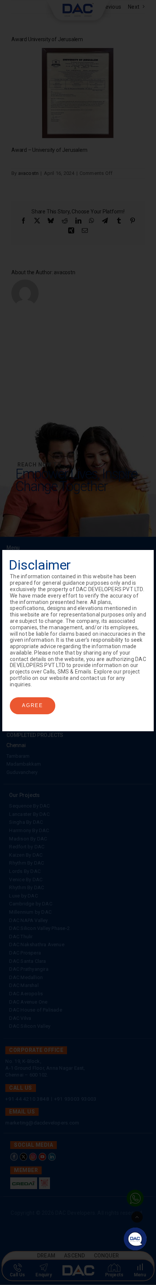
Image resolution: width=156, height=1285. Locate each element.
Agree (32, 705)
